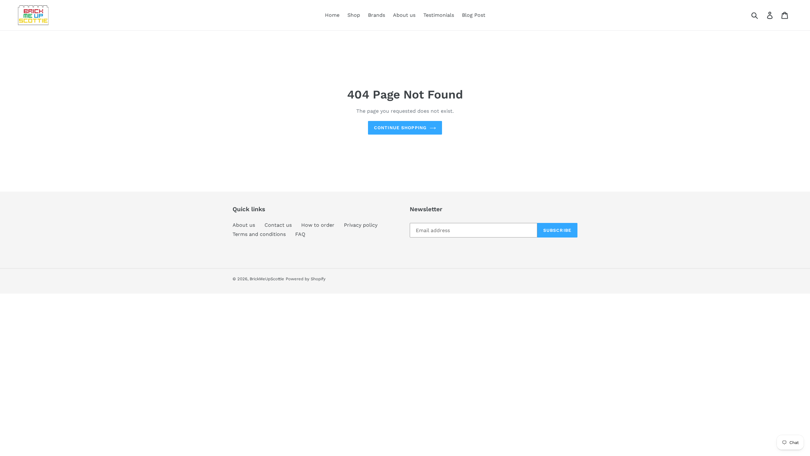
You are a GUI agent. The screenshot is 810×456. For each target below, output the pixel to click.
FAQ (300, 234)
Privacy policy (360, 225)
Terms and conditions (259, 234)
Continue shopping (400, 127)
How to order (317, 225)
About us (244, 225)
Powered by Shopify (306, 278)
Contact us (278, 225)
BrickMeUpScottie (267, 278)
